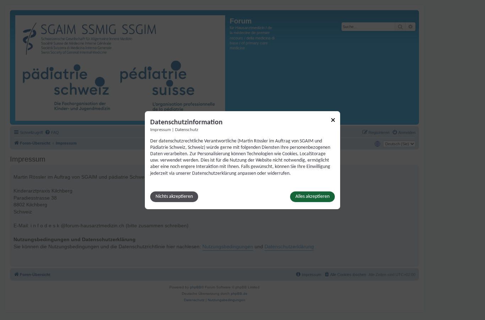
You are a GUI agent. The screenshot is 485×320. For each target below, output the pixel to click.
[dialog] (242, 160)
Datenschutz (186, 130)
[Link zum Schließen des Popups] (333, 119)
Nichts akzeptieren (174, 196)
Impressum (160, 130)
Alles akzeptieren (312, 196)
